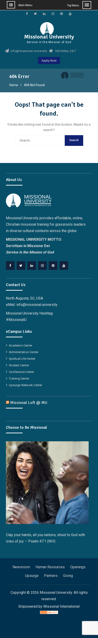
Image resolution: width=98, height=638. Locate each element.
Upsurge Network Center (25, 385)
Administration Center (23, 352)
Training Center (19, 378)
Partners (51, 575)
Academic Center (20, 345)
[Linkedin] (31, 265)
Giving (68, 575)
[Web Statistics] (49, 613)
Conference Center (21, 372)
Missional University (49, 36)
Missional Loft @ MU (28, 402)
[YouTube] (63, 265)
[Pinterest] (53, 265)
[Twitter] (21, 265)
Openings (77, 567)
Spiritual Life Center (22, 358)
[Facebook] (10, 265)
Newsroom (21, 567)
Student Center (19, 365)
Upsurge (32, 575)
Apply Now (49, 60)
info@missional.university (28, 51)
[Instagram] (42, 265)
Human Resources (50, 567)
